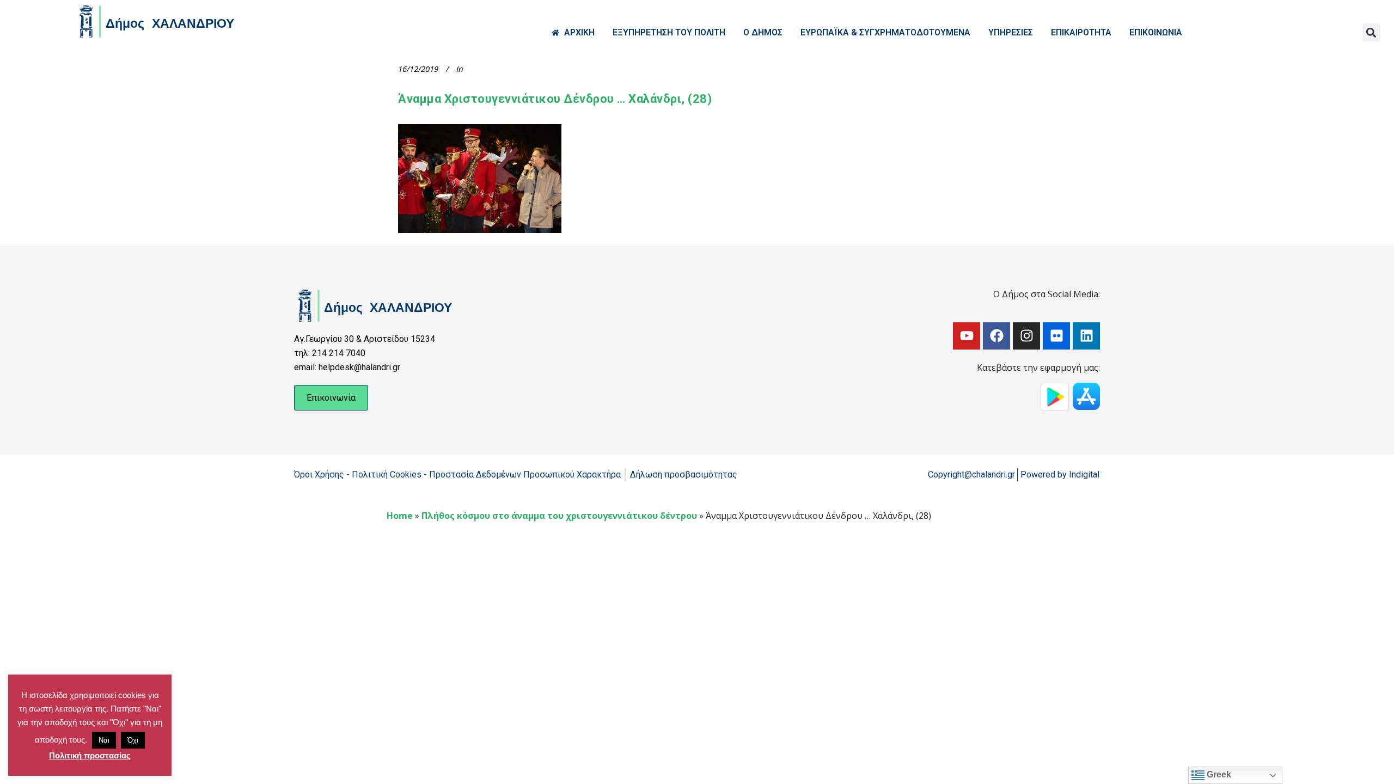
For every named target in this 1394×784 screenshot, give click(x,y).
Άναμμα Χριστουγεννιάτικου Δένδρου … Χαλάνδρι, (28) (555, 99)
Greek (1218, 774)
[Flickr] (1056, 336)
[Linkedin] (1086, 336)
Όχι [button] (132, 740)
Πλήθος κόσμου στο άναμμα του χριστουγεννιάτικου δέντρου (559, 516)
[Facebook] (996, 336)
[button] (1371, 32)
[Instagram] (1026, 336)
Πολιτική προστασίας (90, 755)
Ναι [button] (104, 740)
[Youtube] (966, 336)
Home (400, 516)
